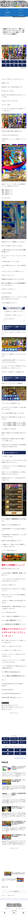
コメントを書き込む (14, 891)
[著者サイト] (8, 749)
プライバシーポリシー (20, 908)
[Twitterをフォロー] (20, 749)
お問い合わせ (14, 910)
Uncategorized (5, 702)
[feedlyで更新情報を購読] (8, 753)
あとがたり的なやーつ (10, 318)
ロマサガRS (5, 705)
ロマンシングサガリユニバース (17, 707)
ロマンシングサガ (6, 707)
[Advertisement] (14, 21)
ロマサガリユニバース (13, 705)
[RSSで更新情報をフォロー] (20, 753)
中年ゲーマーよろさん (7, 709)
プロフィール (7, 908)
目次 (12, 308)
